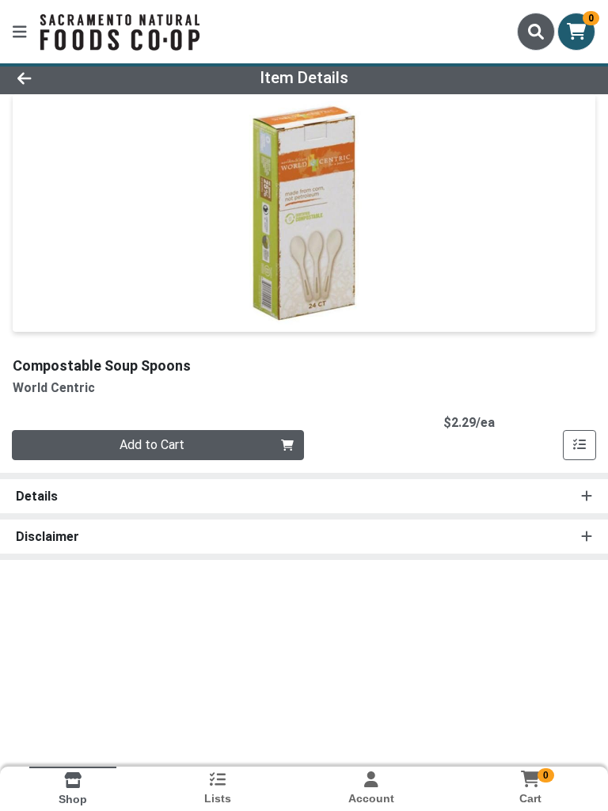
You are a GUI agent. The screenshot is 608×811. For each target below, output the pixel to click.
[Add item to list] (579, 445)
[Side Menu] (20, 32)
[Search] (536, 32)
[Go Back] (85, 77)
